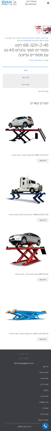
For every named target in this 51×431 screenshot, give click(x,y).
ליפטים (38, 38)
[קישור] (9, 3)
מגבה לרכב (44, 384)
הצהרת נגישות (43, 420)
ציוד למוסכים (43, 402)
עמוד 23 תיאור (43, 91)
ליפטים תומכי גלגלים (27, 38)
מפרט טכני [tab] (25, 85)
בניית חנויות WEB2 (24, 427)
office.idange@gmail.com (24, 363)
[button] (3, 9)
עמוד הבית (45, 38)
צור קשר (45, 367)
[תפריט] (48, 3)
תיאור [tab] (26, 70)
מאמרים (45, 408)
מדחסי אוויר (44, 378)
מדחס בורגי (44, 396)
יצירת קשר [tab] (25, 77)
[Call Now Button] (45, 426)
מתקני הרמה (43, 372)
